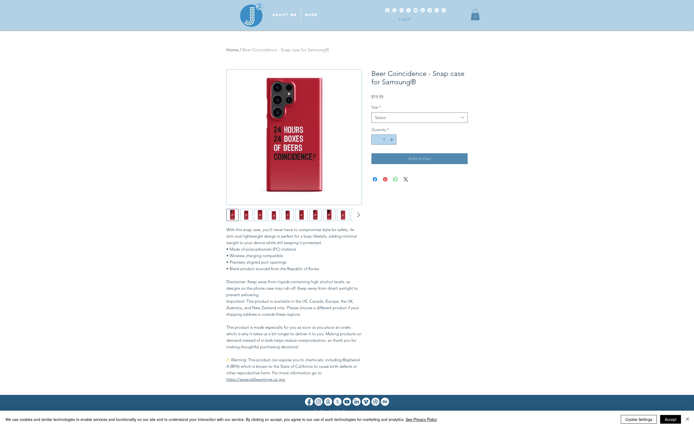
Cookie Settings (638, 419)
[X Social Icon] (408, 10)
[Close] (687, 419)
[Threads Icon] (328, 402)
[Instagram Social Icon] (394, 10)
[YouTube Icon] (347, 402)
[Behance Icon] (385, 402)
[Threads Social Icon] (401, 10)
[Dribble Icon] (375, 402)
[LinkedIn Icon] (356, 402)
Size (376, 107)
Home (232, 49)
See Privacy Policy (421, 419)
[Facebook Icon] (309, 402)
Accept (670, 419)
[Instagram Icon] (318, 402)
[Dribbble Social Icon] (437, 10)
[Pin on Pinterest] (385, 179)
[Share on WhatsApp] (395, 179)
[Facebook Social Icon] (387, 10)
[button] (475, 14)
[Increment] (392, 139)
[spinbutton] (384, 139)
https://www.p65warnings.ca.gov (255, 379)
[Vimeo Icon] (366, 402)
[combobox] (419, 117)
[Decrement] (375, 139)
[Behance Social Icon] (444, 10)
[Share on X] (406, 179)
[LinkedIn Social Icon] (422, 10)
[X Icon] (337, 402)
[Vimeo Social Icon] (430, 10)
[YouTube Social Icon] (415, 10)
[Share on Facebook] (375, 179)
